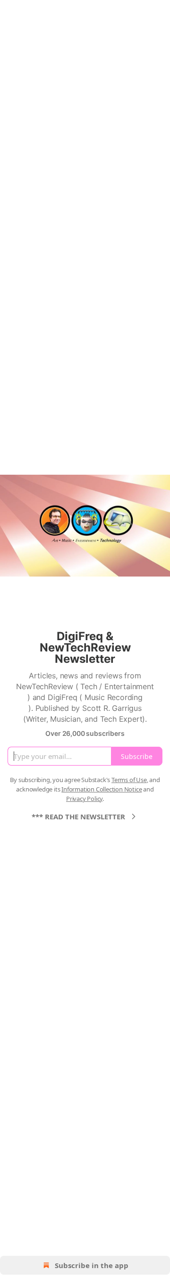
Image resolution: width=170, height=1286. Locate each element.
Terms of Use (129, 779)
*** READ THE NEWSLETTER (78, 816)
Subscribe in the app (91, 1265)
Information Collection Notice (101, 789)
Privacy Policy (84, 798)
